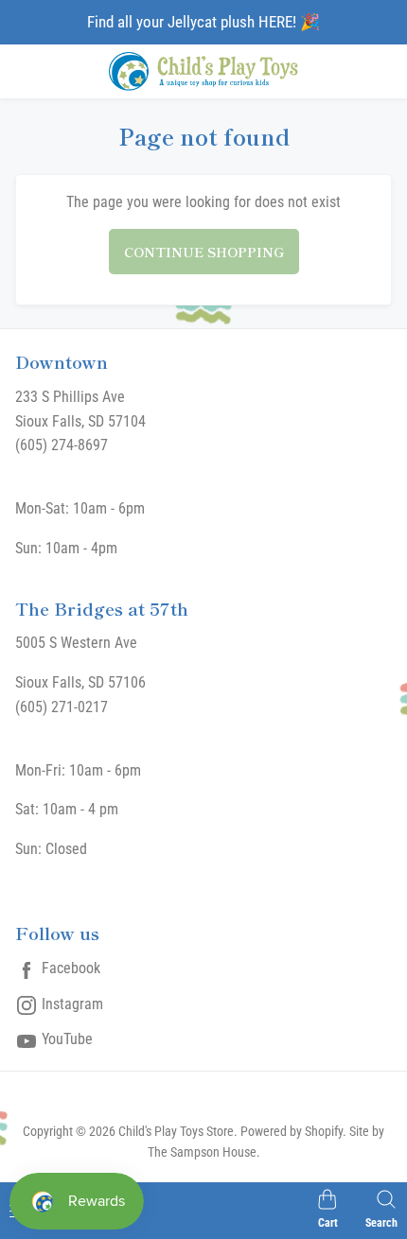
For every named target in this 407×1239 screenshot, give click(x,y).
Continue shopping (204, 251)
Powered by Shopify (291, 1131)
